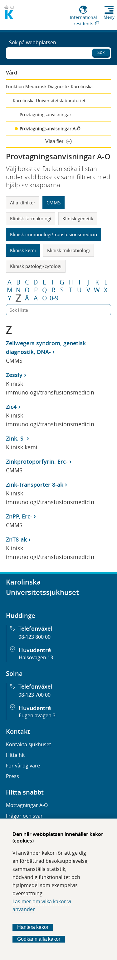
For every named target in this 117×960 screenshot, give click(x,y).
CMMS (53, 202)
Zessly (14, 375)
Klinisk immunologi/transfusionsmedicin (53, 234)
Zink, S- (15, 438)
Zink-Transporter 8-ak (34, 484)
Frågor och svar (24, 815)
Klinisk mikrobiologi (68, 250)
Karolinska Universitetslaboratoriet (49, 100)
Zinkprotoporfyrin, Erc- (37, 461)
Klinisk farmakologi (30, 218)
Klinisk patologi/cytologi (35, 266)
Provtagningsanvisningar (45, 114)
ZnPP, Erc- (19, 516)
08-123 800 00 (34, 636)
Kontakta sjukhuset (28, 744)
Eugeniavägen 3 (37, 715)
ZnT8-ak (16, 539)
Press (12, 776)
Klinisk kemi (23, 250)
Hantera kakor (32, 927)
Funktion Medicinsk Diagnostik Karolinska (49, 86)
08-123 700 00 (34, 694)
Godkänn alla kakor (38, 939)
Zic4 (11, 406)
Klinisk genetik (77, 218)
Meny (109, 17)
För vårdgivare (23, 765)
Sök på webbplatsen (32, 42)
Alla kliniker (22, 202)
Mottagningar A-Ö (27, 805)
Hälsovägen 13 (36, 657)
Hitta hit (15, 755)
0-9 (54, 298)
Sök (101, 52)
